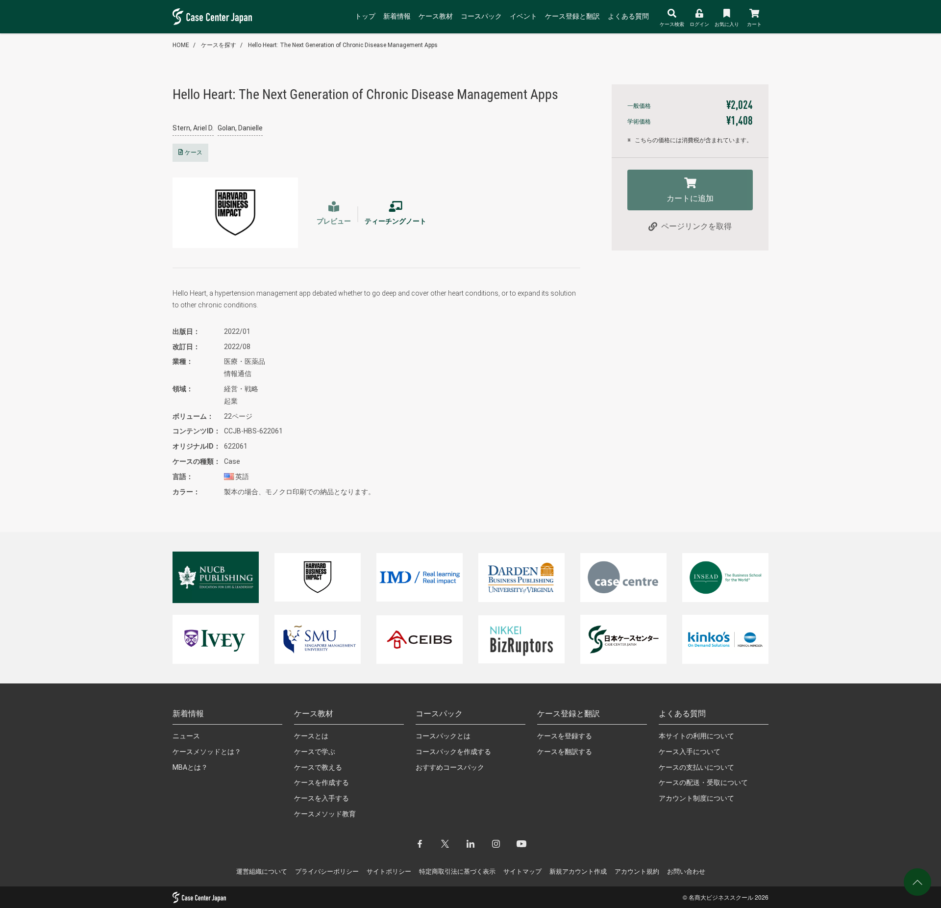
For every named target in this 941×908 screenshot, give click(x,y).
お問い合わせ (686, 871)
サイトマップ (522, 871)
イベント (523, 16)
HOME (181, 45)
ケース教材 (436, 16)
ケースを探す (218, 45)
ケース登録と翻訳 (572, 16)
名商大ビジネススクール (721, 897)
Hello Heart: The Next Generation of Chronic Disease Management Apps (343, 45)
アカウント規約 (637, 871)
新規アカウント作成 (578, 871)
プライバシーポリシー (327, 871)
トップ (365, 16)
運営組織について (261, 871)
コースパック (481, 16)
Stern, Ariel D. (193, 128)
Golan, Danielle (240, 128)
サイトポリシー (389, 871)
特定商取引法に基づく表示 (457, 871)
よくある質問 (628, 16)
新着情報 (397, 16)
